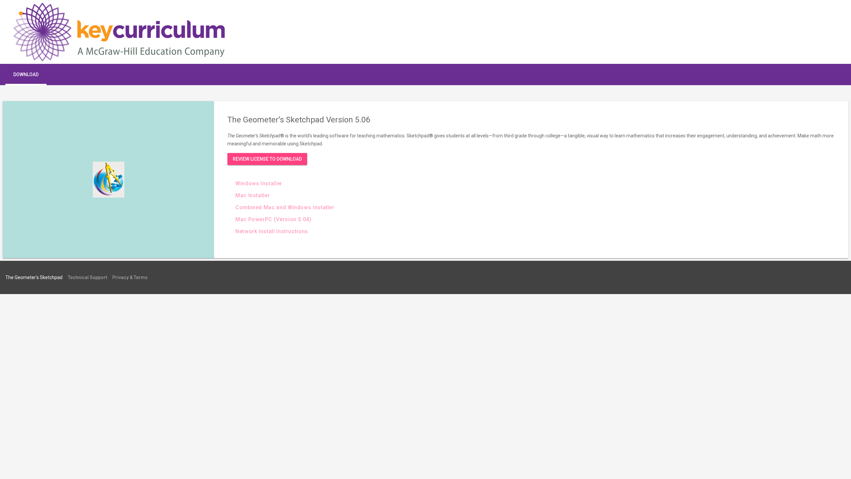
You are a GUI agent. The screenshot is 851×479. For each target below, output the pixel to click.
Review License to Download (267, 159)
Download (26, 74)
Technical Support (87, 277)
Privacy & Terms (130, 277)
